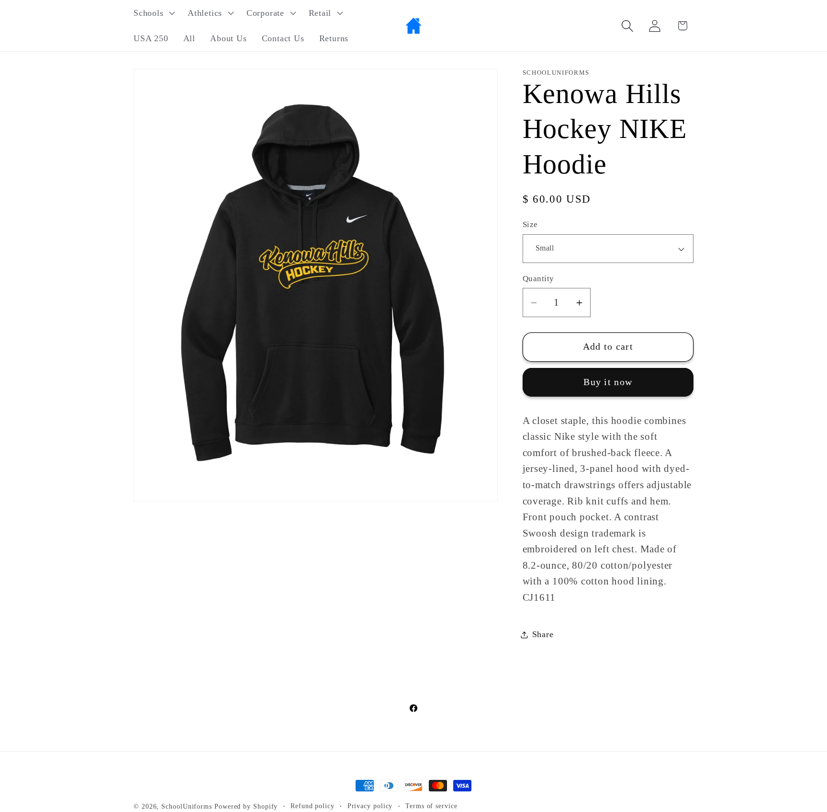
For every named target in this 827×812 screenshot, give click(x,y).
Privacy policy (370, 806)
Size (530, 224)
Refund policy (313, 806)
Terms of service (431, 806)
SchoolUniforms (186, 806)
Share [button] (543, 635)
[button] (153, 13)
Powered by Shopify (246, 806)
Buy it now (607, 382)
